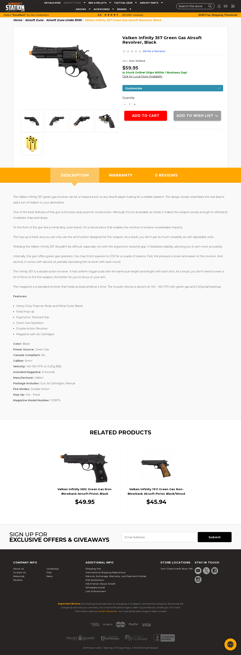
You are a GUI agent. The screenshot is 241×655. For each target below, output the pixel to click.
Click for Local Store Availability (142, 76)
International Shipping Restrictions (105, 572)
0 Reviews (166, 175)
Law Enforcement (95, 591)
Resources (18, 576)
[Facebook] (214, 570)
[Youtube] (198, 570)
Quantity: (128, 97)
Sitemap (108, 647)
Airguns (81, 9)
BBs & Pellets (97, 3)
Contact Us (19, 572)
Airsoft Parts (149, 3)
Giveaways (53, 568)
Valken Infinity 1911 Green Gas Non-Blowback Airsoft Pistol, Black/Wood (156, 491)
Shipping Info (93, 568)
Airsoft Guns (73, 3)
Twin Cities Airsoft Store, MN (176, 568)
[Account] (217, 6)
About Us (18, 568)
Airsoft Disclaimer (107, 611)
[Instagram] (198, 579)
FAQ (49, 572)
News (50, 576)
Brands (122, 9)
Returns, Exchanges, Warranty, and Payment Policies (115, 576)
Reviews (17, 580)
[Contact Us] (223, 6)
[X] (206, 570)
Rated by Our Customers (26, 14)
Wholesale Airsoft (95, 587)
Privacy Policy (123, 647)
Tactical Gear (123, 3)
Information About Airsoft (100, 583)
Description (75, 175)
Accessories (102, 9)
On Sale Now (52, 3)
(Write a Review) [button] (154, 51)
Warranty (120, 175)
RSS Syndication (94, 580)
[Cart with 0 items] (231, 6)
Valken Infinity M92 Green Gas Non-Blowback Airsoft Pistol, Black (84, 491)
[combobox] (195, 6)
